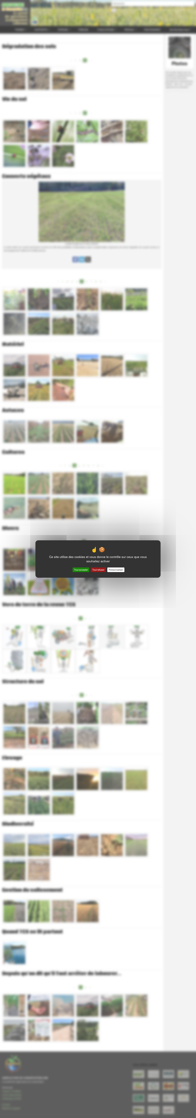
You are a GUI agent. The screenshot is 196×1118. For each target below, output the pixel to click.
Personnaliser (116, 569)
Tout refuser (98, 569)
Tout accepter (81, 569)
